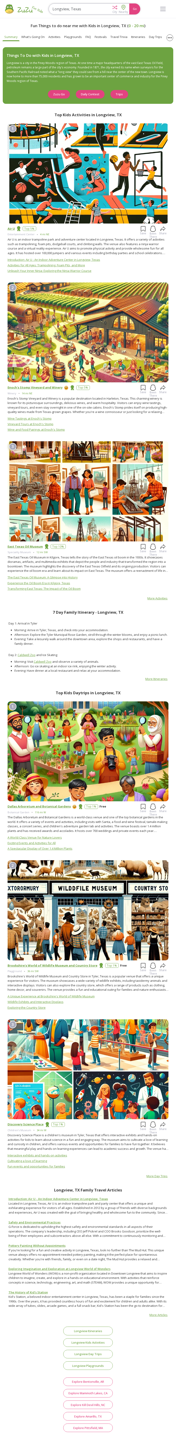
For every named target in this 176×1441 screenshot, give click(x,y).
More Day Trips (157, 1176)
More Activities (157, 598)
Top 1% (91, 806)
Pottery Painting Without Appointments (37, 1245)
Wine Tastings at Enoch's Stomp (30, 418)
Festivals (101, 37)
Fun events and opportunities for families (36, 1166)
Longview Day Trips (88, 1354)
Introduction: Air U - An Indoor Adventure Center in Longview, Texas (54, 260)
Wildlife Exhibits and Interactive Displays (35, 1002)
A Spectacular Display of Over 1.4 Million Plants (40, 848)
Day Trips (155, 37)
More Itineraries (156, 679)
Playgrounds (73, 37)
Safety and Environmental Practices (34, 1222)
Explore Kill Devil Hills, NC (88, 1405)
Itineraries (138, 37)
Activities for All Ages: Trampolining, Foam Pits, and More (46, 265)
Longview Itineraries (88, 1331)
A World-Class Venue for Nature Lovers (35, 837)
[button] (115, 9)
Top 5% (29, 228)
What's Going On (33, 37)
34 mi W (41, 1130)
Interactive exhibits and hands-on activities (37, 1155)
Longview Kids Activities (88, 1342)
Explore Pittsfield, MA (88, 1428)
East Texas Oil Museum (25, 546)
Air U (11, 229)
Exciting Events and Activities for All (32, 843)
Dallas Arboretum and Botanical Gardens (39, 806)
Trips (119, 94)
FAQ (88, 37)
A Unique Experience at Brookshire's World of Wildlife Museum (51, 996)
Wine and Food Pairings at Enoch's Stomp (36, 429)
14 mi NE (27, 393)
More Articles (158, 1315)
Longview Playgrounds (88, 1366)
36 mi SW (32, 971)
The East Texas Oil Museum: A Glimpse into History (43, 577)
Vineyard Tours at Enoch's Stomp (30, 424)
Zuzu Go (59, 94)
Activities (54, 37)
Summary (11, 37)
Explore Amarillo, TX (88, 1416)
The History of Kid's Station (28, 1292)
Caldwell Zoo (27, 655)
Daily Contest (90, 94)
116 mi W (40, 812)
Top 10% (58, 546)
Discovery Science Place (26, 1124)
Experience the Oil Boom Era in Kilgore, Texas (39, 583)
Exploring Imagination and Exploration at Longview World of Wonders (59, 1269)
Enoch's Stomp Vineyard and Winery (35, 387)
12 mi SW (42, 552)
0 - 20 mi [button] (136, 25)
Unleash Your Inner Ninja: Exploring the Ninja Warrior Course (49, 271)
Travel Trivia (118, 37)
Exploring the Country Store (27, 1007)
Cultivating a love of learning (27, 1161)
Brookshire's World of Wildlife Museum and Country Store (52, 965)
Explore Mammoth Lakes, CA (88, 1393)
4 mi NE (44, 234)
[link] (88, 1208)
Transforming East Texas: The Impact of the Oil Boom (44, 589)
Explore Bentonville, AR (88, 1382)
